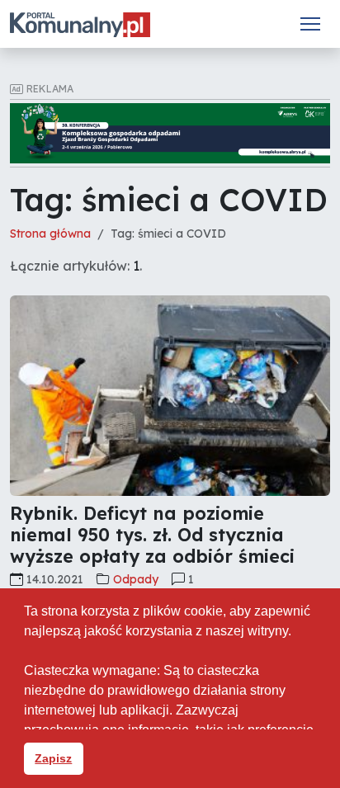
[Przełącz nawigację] (310, 23)
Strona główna (50, 233)
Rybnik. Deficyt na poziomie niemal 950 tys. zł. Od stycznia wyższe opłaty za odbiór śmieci (152, 534)
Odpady (135, 579)
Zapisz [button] (53, 758)
